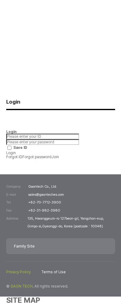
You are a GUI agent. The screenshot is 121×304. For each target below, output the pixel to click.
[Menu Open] (108, 15)
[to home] (36, 15)
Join (55, 157)
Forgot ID (14, 157)
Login (11, 153)
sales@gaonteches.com (46, 194)
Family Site (24, 246)
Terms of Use (53, 272)
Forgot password (37, 157)
